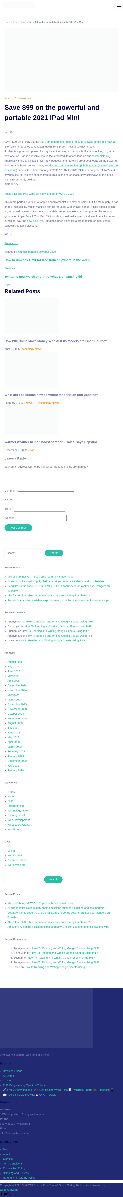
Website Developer (19, 824)
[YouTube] (6, 1194)
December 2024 (17, 685)
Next (7, 284)
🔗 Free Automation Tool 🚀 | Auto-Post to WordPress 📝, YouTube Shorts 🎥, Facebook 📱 (58, 1089)
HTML (11, 791)
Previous (9, 268)
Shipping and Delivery (16, 1173)
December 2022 (17, 760)
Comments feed (17, 860)
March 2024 (15, 699)
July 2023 (13, 727)
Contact (7, 1080)
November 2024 (17, 690)
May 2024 (13, 694)
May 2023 (13, 737)
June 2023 (14, 732)
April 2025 (14, 680)
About (6, 1154)
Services (8, 1158)
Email (8, 508)
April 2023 (14, 741)
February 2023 (16, 751)
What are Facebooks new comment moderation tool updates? (51, 394)
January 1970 (16, 770)
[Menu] (119, 5)
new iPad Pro (35, 220)
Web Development (19, 820)
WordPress (14, 829)
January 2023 (16, 756)
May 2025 (13, 675)
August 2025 (15, 661)
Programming (16, 805)
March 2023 (15, 746)
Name (9, 499)
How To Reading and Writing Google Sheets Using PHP (59, 621)
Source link (11, 243)
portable (33, 251)
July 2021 (13, 765)
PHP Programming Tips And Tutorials (25, 1085)
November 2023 (17, 709)
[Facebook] (2, 1194)
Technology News (24, 98)
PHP (10, 801)
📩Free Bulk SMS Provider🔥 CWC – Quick (29, 1094)
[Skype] (9, 1194)
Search (53, 879)
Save (53, 251)
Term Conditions (12, 1163)
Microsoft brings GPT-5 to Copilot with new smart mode (41, 576)
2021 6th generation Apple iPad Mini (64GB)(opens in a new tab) (78, 141)
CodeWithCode (9, 1189)
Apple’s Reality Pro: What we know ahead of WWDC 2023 (39, 193)
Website (9, 517)
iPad (19, 251)
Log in (11, 850)
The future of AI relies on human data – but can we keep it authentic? (49, 595)
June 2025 (14, 671)
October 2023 (16, 713)
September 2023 (17, 718)
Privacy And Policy (14, 1168)
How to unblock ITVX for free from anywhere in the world (47, 260)
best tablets (98, 156)
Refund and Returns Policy (19, 1177)
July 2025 (13, 666)
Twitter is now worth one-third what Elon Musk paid (43, 276)
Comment (11, 490)
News (7, 98)
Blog (5, 1149)
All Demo (8, 1075)
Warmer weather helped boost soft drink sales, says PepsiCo (50, 442)
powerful (44, 251)
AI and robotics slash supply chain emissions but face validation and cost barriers (56, 581)
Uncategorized (16, 815)
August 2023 (15, 723)
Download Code (12, 1071)
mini (24, 251)
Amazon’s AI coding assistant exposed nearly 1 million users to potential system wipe (58, 600)
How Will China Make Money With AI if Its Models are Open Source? (55, 341)
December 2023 (17, 704)
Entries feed (15, 855)
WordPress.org (17, 864)
